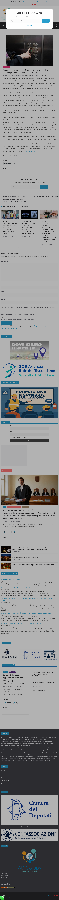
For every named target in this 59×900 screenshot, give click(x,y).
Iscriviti (46, 21)
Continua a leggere (29, 25)
